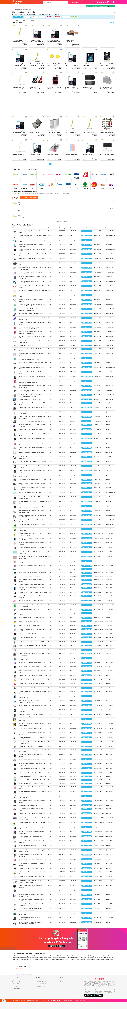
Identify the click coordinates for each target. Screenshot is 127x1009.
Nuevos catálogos (21, 6)
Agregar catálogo (15, 990)
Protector (25, 9)
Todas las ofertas (18, 9)
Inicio (13, 6)
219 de (17, 22)
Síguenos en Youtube (40, 984)
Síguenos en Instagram (41, 983)
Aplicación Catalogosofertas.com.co (19, 986)
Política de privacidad (73, 1000)
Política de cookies (83, 1000)
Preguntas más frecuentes (17, 980)
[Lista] (114, 2)
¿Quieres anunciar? (16, 981)
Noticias (13, 991)
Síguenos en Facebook (41, 981)
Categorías (41, 6)
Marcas (13, 985)
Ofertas (29, 6)
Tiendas (35, 6)
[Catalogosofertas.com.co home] (17, 2)
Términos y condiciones (63, 1000)
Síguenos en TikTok (40, 986)
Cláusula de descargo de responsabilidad (49, 1000)
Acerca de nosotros (16, 988)
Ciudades (48, 6)
